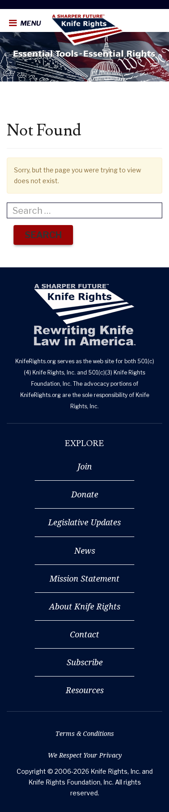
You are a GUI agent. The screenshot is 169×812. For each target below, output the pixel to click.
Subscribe (85, 662)
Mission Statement (84, 578)
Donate (84, 494)
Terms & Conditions (84, 733)
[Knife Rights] (84, 315)
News (84, 550)
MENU (30, 23)
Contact (84, 634)
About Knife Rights (84, 606)
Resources (85, 690)
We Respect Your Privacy (85, 755)
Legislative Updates (84, 522)
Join (85, 466)
